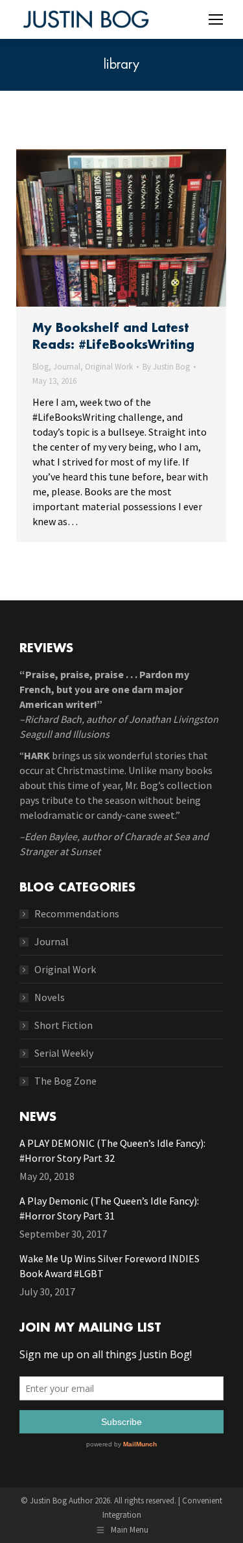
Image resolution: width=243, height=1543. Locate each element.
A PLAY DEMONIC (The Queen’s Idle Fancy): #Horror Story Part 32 (112, 1150)
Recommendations (76, 913)
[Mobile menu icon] (216, 19)
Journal (66, 366)
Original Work (109, 366)
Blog (40, 366)
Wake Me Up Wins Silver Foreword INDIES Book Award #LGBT (109, 1266)
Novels (49, 997)
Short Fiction (63, 1025)
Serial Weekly (63, 1052)
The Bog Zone (65, 1080)
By (166, 366)
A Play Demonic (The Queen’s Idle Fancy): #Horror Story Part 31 (109, 1208)
